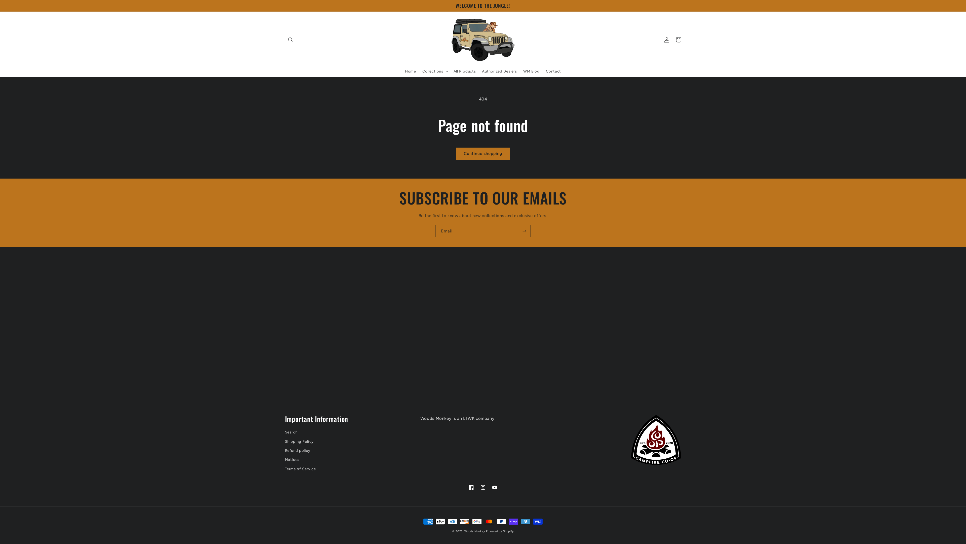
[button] (291, 40)
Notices (292, 459)
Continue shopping (483, 153)
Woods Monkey (474, 531)
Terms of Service (300, 469)
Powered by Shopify (500, 531)
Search (291, 432)
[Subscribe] (524, 231)
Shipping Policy (299, 441)
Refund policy (297, 450)
